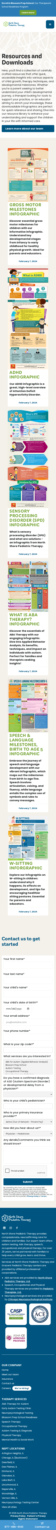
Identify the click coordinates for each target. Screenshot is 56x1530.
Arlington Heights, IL (13, 1453)
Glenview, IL (8, 1475)
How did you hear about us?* (22, 1128)
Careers (6, 1388)
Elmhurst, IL (8, 1471)
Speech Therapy (11, 1421)
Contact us (8, 1383)
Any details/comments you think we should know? (26, 1141)
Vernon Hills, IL (10, 1498)
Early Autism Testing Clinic (16, 1408)
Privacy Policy (33, 1196)
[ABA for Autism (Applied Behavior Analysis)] (28, 1062)
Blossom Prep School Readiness (19, 1417)
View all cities (9, 1507)
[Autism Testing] (28, 1068)
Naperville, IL (9, 1489)
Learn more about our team (24, 128)
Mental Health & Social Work (18, 1439)
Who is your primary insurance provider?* (23, 1114)
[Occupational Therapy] (28, 1071)
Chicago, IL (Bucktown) (15, 1457)
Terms (44, 1196)
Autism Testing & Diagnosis (17, 1430)
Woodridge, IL (9, 1493)
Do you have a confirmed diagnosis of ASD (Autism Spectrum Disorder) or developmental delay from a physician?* (26, 1083)
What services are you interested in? (27, 1056)
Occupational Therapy (14, 1426)
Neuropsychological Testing (17, 1413)
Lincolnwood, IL (10, 1484)
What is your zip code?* (18, 1044)
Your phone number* (16, 1031)
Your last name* (13, 974)
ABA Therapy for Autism (15, 1404)
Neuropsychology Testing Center (20, 1502)
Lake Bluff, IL (8, 1480)
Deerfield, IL (8, 1462)
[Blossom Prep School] (28, 1065)
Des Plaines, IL (9, 1466)
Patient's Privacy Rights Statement (32, 1517)
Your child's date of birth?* (20, 1002)
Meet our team (10, 1374)
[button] (50, 24)
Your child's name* (15, 987)
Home (5, 1370)
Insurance (7, 1379)
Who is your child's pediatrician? (24, 1100)
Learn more (28, 12)
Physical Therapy (11, 1435)
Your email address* (16, 1016)
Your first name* (14, 959)
